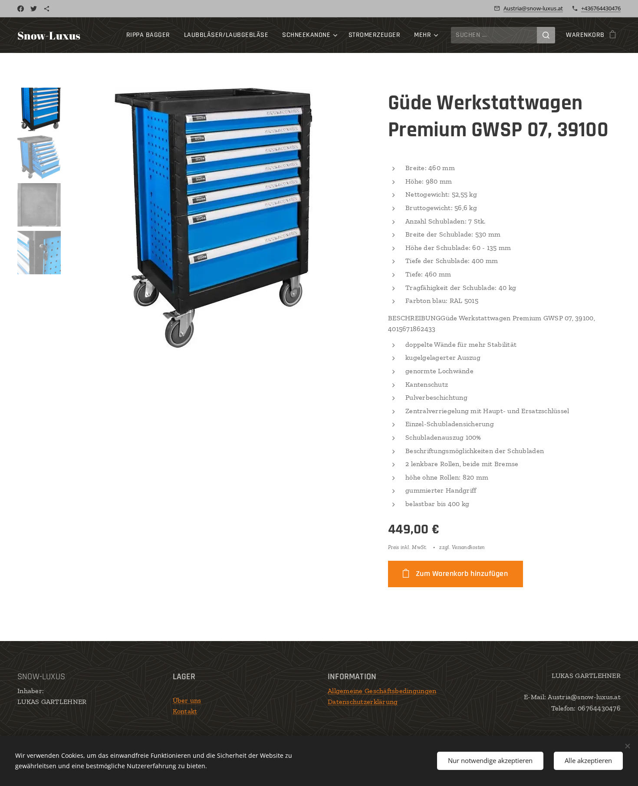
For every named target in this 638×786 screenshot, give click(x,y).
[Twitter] (33, 8)
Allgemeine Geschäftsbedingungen (382, 691)
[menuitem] (150, 35)
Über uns (187, 700)
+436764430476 (601, 8)
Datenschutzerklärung (363, 701)
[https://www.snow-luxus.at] (46, 8)
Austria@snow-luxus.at (533, 8)
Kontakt (185, 711)
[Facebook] (20, 8)
